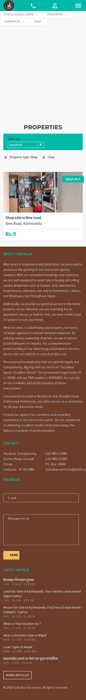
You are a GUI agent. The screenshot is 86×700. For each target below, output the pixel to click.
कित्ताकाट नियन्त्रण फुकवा (18, 580)
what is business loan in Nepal (25, 635)
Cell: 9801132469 (56, 459)
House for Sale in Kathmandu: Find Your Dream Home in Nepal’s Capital (42, 609)
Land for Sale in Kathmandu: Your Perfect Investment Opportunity (42, 593)
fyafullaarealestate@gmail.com (64, 469)
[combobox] (26, 145)
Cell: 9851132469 (56, 453)
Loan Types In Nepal (17, 647)
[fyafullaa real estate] (8, 5)
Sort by (14, 139)
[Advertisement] (43, 70)
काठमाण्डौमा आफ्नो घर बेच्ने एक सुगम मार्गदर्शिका (30, 658)
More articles (17, 675)
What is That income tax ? (22, 624)
